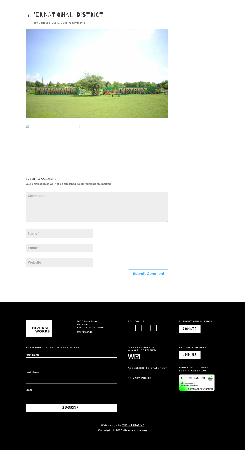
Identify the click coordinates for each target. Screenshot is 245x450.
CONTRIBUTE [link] (196, 7)
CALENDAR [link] (159, 7)
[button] (148, 273)
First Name (32, 354)
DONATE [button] (189, 329)
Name (30, 227)
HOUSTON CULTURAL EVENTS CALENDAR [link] (194, 369)
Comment (33, 190)
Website (31, 256)
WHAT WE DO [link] (117, 7)
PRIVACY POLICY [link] (140, 378)
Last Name (32, 372)
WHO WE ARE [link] (139, 7)
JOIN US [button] (190, 355)
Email (30, 241)
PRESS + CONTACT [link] (222, 7)
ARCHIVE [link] (177, 7)
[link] (17, 17)
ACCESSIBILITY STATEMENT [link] (147, 368)
